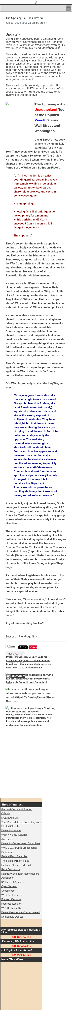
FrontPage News (29, 636)
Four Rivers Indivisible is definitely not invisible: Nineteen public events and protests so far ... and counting (28, 721)
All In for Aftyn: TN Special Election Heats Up (30, 699)
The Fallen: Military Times (15, 860)
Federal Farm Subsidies (14, 856)
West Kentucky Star (12, 895)
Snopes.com (8, 890)
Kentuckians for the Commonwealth (20, 912)
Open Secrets (9, 886)
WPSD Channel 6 (11, 908)
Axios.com (7, 839)
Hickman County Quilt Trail (16, 865)
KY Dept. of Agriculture (13, 882)
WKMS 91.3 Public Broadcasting (19, 847)
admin (43, 22)
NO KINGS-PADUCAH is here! (22, 711)
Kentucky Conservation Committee (20, 843)
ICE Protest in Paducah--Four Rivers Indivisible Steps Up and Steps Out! (26, 680)
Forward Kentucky (11, 899)
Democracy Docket (12, 916)
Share (11, 646)
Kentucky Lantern (11, 830)
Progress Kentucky (11, 903)
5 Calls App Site (10, 817)
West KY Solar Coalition (14, 834)
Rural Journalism (10, 869)
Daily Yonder (8, 852)
